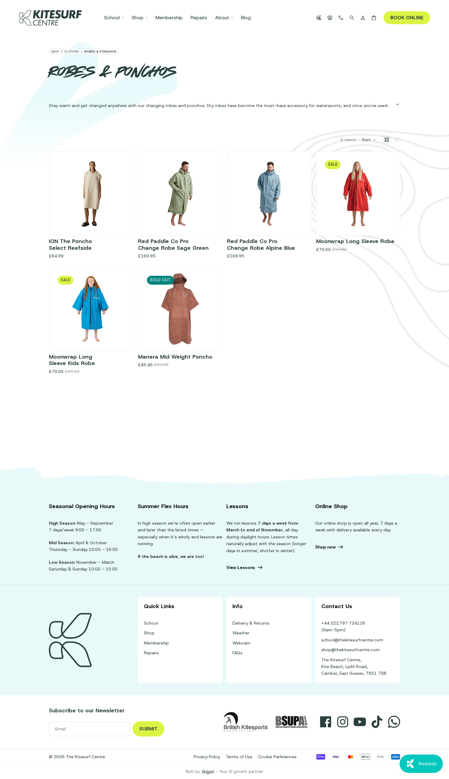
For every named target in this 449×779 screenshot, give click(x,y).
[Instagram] (343, 722)
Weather (241, 633)
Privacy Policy (207, 756)
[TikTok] (377, 722)
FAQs (237, 652)
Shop (149, 633)
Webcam (241, 643)
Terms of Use (239, 756)
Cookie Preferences (277, 756)
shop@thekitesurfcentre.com (350, 649)
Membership (156, 643)
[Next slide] (120, 193)
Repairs (151, 652)
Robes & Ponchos (100, 52)
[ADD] (206, 219)
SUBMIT (148, 728)
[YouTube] (360, 722)
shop (55, 52)
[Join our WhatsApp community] (394, 722)
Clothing (71, 52)
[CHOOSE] (117, 219)
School (151, 623)
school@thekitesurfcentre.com (352, 640)
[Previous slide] (62, 193)
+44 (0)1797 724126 (343, 623)
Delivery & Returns (250, 623)
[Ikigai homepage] (208, 772)
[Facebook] (325, 722)
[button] (369, 139)
